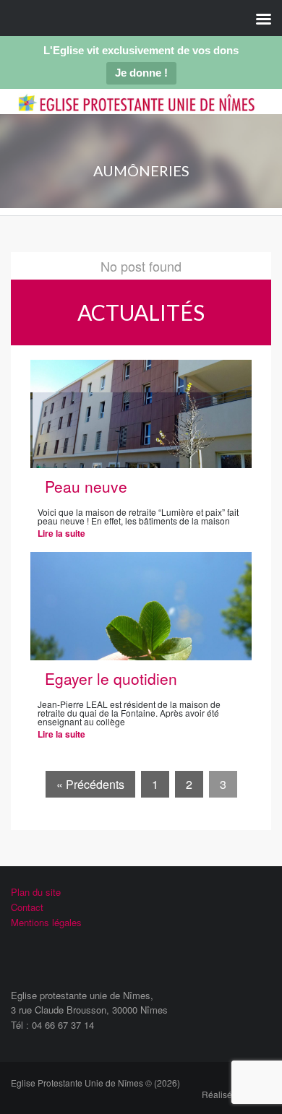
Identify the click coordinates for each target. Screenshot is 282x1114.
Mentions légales (46, 922)
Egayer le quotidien (111, 678)
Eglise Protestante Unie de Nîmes (136, 114)
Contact (27, 907)
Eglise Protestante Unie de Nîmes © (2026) (95, 1082)
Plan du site (36, 892)
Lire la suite (61, 533)
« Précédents (90, 784)
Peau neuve (86, 486)
